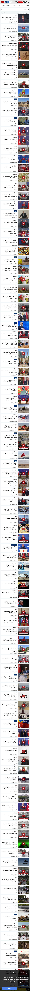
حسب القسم (5, 13)
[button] (2, 9)
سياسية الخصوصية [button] (23, 985)
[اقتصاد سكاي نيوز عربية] (10, 2)
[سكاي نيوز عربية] (21, 2)
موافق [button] (9, 988)
